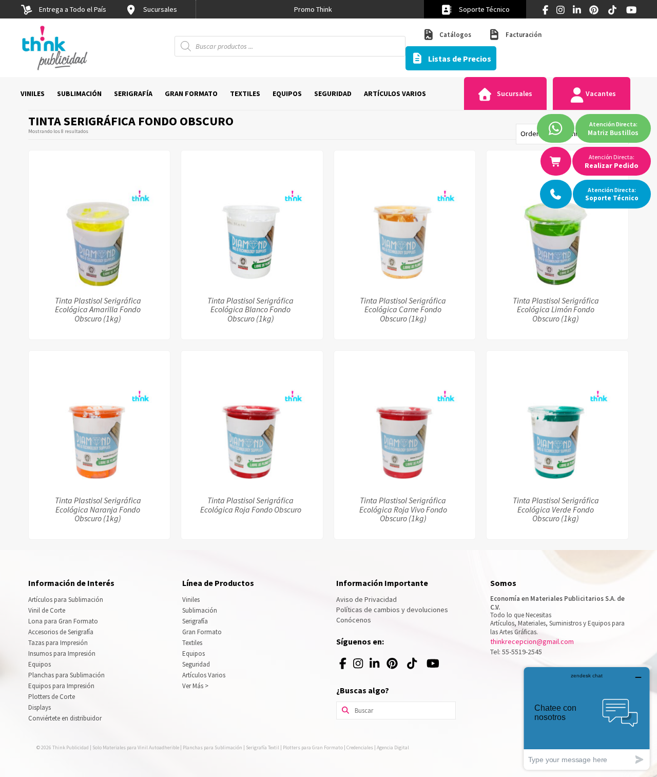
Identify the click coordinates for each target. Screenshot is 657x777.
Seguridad (196, 664)
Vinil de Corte (46, 610)
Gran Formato (202, 632)
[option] (313, 9)
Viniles (191, 599)
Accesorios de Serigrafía (60, 632)
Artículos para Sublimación (65, 599)
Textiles (192, 642)
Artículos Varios (203, 675)
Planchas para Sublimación (66, 675)
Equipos (39, 664)
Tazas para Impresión (58, 642)
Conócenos (353, 619)
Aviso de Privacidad (366, 599)
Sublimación (199, 610)
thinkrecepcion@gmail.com (532, 641)
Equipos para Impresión (61, 685)
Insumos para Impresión (61, 653)
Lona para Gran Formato (63, 621)
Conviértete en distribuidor (65, 718)
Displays (39, 707)
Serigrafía (195, 621)
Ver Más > (195, 685)
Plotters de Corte (51, 696)
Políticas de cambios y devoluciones (392, 609)
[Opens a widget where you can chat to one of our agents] (586, 718)
